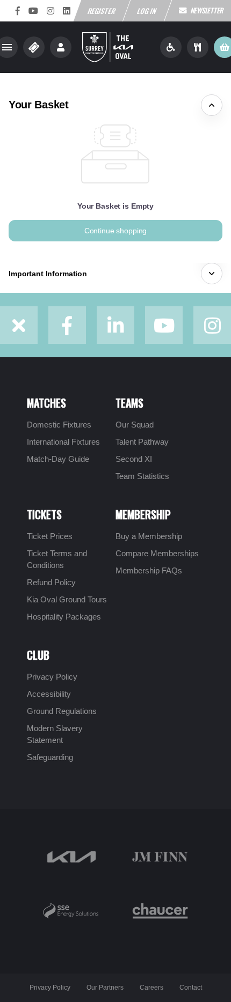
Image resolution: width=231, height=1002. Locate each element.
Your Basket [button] (39, 104)
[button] (115, 230)
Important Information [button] (48, 273)
